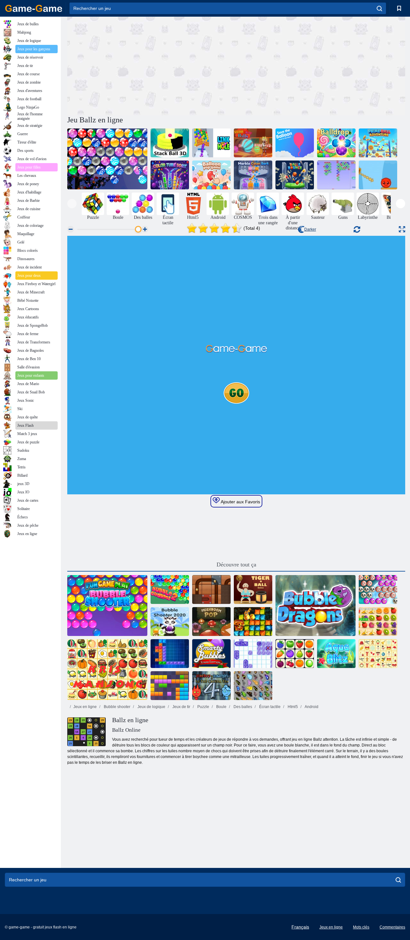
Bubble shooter (116, 707)
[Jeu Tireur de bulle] (107, 605)
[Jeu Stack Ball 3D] (170, 142)
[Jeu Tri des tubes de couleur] (170, 175)
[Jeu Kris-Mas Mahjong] (378, 653)
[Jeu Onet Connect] (294, 653)
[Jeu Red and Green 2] (378, 175)
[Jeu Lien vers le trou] (211, 142)
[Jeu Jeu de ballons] (211, 175)
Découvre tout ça (236, 564)
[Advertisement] (152, 65)
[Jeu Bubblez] (336, 175)
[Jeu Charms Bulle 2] (170, 589)
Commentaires (392, 927)
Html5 (292, 707)
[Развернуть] (402, 229)
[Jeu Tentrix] (170, 653)
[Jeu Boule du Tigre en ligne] (253, 589)
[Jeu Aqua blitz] (336, 653)
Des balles (242, 707)
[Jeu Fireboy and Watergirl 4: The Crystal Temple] (211, 685)
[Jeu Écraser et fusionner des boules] (253, 142)
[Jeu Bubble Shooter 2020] (170, 621)
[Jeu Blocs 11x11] (170, 685)
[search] (379, 8)
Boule (220, 707)
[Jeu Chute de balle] (336, 142)
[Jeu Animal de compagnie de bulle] (378, 589)
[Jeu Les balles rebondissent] (294, 175)
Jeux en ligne (85, 707)
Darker (310, 229)
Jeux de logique (150, 707)
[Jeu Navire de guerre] (253, 653)
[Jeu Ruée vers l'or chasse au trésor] (253, 621)
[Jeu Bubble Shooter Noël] (107, 158)
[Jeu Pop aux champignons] (211, 621)
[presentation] (72, 203)
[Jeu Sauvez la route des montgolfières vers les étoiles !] (294, 142)
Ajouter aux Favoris (240, 501)
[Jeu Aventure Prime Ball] (378, 142)
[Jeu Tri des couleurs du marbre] (253, 175)
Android (311, 707)
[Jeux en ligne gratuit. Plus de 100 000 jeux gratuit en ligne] (33, 8)
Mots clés (361, 927)
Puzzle (202, 707)
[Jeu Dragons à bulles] (315, 605)
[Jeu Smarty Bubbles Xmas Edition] (211, 653)
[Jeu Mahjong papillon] (253, 685)
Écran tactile (269, 707)
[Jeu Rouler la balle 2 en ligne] (211, 589)
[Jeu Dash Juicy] (378, 621)
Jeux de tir (180, 707)
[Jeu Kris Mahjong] (107, 669)
